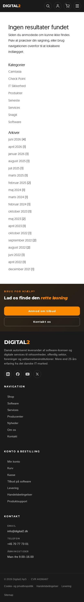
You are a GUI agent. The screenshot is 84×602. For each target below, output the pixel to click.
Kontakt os (42, 321)
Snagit (12, 115)
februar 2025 (17, 183)
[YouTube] (27, 374)
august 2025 (17, 161)
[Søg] (48, 6)
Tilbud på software (19, 481)
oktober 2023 (18, 211)
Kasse (11, 474)
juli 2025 (14, 168)
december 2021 (19, 269)
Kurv (10, 468)
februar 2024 (17, 204)
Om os (11, 429)
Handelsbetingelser (19, 494)
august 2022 (17, 247)
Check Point (16, 79)
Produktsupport (17, 501)
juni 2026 (14, 139)
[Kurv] (67, 6)
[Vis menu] (77, 6)
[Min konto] (58, 6)
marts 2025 (16, 175)
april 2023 (15, 226)
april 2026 (15, 147)
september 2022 (20, 240)
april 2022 (15, 262)
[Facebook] (18, 374)
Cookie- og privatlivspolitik (18, 586)
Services (14, 107)
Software (14, 122)
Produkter (15, 93)
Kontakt (12, 436)
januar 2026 (16, 154)
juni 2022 (14, 255)
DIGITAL (12, 6)
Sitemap (8, 595)
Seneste (14, 100)
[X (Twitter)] (37, 374)
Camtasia (14, 71)
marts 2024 (16, 197)
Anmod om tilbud (42, 311)
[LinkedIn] (8, 374)
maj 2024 (14, 190)
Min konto (13, 461)
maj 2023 (14, 219)
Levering (13, 488)
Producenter (15, 416)
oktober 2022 (18, 233)
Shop (10, 396)
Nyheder (12, 423)
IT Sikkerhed (17, 86)
